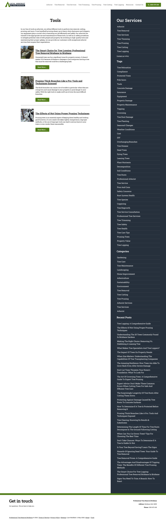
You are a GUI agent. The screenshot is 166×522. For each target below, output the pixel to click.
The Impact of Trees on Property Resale (134, 352)
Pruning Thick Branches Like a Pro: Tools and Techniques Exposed (58, 82)
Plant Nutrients (124, 162)
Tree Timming (123, 39)
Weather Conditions (126, 129)
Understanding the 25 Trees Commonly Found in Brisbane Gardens (137, 335)
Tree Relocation (124, 67)
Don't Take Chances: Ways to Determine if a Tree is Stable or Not (136, 441)
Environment (123, 286)
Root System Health (126, 195)
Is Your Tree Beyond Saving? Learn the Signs (137, 447)
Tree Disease (122, 146)
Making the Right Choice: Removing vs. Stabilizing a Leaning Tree (135, 342)
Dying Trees (122, 154)
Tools (119, 84)
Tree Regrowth (123, 208)
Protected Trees (124, 75)
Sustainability (123, 282)
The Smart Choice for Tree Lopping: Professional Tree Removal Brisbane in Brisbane (60, 52)
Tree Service (122, 183)
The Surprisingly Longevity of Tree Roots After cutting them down (137, 394)
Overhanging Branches (127, 142)
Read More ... (42, 67)
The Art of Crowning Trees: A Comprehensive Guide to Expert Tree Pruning (137, 378)
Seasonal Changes (125, 125)
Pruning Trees (123, 236)
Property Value (123, 241)
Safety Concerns (124, 191)
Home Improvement (126, 274)
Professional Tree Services (128, 216)
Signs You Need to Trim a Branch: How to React (136, 479)
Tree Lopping (119, 5)
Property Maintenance (127, 104)
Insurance (121, 92)
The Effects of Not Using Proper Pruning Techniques (62, 113)
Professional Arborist (126, 179)
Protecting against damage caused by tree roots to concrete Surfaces (136, 401)
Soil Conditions (124, 170)
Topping (120, 109)
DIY (118, 137)
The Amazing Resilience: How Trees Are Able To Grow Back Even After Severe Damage (138, 364)
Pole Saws (121, 80)
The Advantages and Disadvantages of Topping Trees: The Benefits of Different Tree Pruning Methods (138, 465)
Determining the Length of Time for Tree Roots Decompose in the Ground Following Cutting (138, 428)
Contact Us (139, 5)
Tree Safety (122, 224)
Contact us (120, 56)
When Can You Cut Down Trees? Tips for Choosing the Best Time (135, 435)
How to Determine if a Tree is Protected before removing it (137, 407)
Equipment (122, 96)
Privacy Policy (55, 517)
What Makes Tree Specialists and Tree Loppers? (138, 348)
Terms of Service (44, 517)
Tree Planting (123, 121)
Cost (119, 133)
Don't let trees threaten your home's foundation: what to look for (133, 371)
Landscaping (122, 270)
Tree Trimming (83, 5)
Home (87, 517)
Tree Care (121, 261)
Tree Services (71, 5)
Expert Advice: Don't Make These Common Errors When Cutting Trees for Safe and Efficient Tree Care (136, 386)
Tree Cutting (107, 5)
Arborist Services (124, 303)
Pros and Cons (123, 187)
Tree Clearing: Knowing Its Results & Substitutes (133, 421)
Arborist (49, 5)
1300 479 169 (154, 5)
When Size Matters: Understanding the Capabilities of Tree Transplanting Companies (137, 357)
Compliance (122, 71)
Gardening (121, 257)
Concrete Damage (124, 88)
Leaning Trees (123, 158)
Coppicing (121, 203)
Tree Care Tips (123, 232)
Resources (129, 5)
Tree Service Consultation (128, 212)
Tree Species (122, 199)
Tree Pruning (96, 5)
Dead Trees (122, 150)
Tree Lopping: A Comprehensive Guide (134, 323)
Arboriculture (123, 278)
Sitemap (63, 517)
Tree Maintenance (125, 265)
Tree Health (122, 228)
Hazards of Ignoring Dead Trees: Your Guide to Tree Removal (137, 452)
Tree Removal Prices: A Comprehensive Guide (137, 458)
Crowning (121, 113)
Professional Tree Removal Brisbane (21, 517)
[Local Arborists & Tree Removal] (15, 7)
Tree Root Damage (125, 117)
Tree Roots (121, 175)
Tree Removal (59, 5)
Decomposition (123, 166)
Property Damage (124, 100)
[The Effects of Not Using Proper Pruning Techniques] (27, 121)
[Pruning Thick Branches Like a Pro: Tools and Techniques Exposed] (27, 89)
